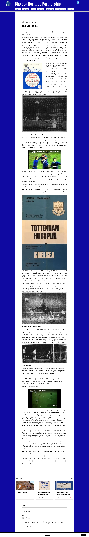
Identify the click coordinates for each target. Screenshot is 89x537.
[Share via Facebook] (22, 468)
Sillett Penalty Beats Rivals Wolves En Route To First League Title (64, 493)
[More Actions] (66, 518)
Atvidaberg (52, 460)
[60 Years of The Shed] (25, 485)
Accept (83, 535)
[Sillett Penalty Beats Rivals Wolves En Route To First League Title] (64, 485)
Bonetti (29, 456)
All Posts (18, 14)
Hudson (49, 458)
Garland (24, 460)
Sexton (52, 456)
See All (71, 478)
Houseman (58, 456)
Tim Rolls (45, 14)
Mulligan (29, 460)
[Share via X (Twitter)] (25, 468)
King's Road (35, 460)
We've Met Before (37, 14)
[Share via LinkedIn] (28, 468)
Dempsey (44, 458)
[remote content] (44, 159)
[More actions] (66, 22)
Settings (78, 535)
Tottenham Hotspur (56, 458)
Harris (34, 456)
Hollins (63, 456)
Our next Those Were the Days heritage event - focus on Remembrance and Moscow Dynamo (43, 493)
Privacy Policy (47, 535)
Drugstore (63, 460)
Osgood (24, 456)
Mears (30, 458)
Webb (34, 458)
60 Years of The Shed (22, 493)
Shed (39, 458)
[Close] (87, 535)
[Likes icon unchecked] (26, 526)
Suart (58, 460)
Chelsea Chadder (53, 14)
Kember (63, 458)
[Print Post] (34, 468)
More (61, 14)
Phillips (41, 460)
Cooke (42, 456)
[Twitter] (78, 2)
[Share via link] (31, 468)
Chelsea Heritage (26, 14)
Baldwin (47, 456)
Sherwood (46, 460)
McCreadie (25, 458)
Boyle (38, 456)
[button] (71, 14)
